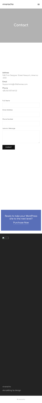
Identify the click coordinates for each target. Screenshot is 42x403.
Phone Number (7, 119)
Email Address (7, 110)
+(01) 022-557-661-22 (9, 91)
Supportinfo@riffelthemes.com (15, 84)
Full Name (6, 100)
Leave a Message (8, 128)
